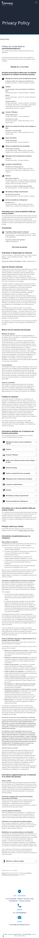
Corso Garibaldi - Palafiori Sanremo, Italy (19, 899)
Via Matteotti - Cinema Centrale (19, 901)
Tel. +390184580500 (19, 913)
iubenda (3, 873)
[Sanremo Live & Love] (7, 3)
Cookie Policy (21, 936)
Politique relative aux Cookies (26, 530)
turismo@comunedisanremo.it (19, 925)
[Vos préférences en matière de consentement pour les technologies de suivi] (3, 936)
